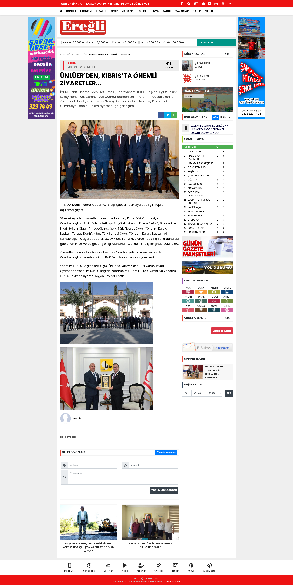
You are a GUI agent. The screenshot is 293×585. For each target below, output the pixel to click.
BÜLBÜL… (199, 66)
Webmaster (209, 570)
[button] (219, 11)
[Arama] (189, 3)
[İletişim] (196, 3)
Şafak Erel (202, 76)
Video (124, 570)
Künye (191, 570)
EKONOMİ (86, 11)
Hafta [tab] (223, 117)
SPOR (114, 11)
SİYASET (101, 11)
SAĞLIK (167, 11)
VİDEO (209, 11)
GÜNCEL (71, 11)
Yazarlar (141, 570)
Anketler (158, 570)
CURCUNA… (201, 79)
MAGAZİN (127, 11)
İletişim (175, 570)
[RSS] (230, 3)
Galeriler (108, 570)
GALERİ (196, 11)
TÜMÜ (227, 54)
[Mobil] (182, 3)
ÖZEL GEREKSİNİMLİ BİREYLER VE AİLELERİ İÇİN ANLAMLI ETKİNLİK (123, 3)
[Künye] (223, 3)
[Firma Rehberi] (203, 3)
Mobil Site (69, 570)
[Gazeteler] (215, 3)
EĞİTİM (141, 11)
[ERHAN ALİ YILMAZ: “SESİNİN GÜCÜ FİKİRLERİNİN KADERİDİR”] (193, 371)
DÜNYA (154, 11)
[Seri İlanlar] (209, 3)
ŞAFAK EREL (203, 63)
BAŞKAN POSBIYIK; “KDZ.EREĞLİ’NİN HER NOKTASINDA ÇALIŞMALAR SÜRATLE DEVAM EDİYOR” (207, 129)
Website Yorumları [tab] (166, 452)
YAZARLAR (182, 11)
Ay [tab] (230, 117)
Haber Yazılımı (172, 581)
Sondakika (89, 570)
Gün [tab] (215, 117)
